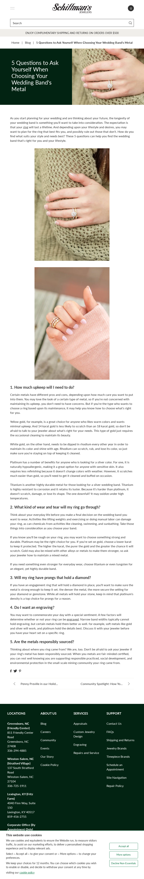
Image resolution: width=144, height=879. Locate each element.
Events (44, 748)
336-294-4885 (16, 750)
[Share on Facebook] (11, 671)
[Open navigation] (12, 8)
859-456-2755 (16, 816)
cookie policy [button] (27, 872)
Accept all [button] (123, 846)
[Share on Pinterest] (20, 671)
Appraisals (80, 723)
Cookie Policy (49, 764)
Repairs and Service (86, 752)
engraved (73, 619)
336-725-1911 (16, 786)
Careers (45, 732)
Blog (28, 42)
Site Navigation (116, 777)
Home (15, 42)
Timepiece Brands (118, 756)
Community (48, 740)
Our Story (47, 756)
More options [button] (123, 854)
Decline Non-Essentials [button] (123, 863)
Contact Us (114, 723)
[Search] (130, 22)
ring (25, 127)
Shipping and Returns (120, 740)
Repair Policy (115, 786)
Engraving (80, 744)
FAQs (110, 732)
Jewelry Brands (116, 748)
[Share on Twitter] (15, 671)
